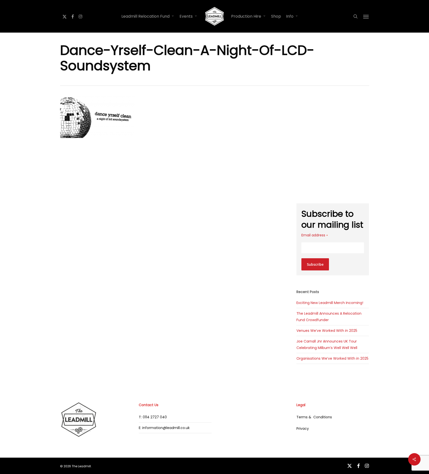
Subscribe (315, 264)
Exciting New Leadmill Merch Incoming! (329, 302)
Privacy (302, 428)
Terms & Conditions (314, 417)
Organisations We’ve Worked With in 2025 (332, 358)
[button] (366, 16)
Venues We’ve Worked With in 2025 (326, 330)
